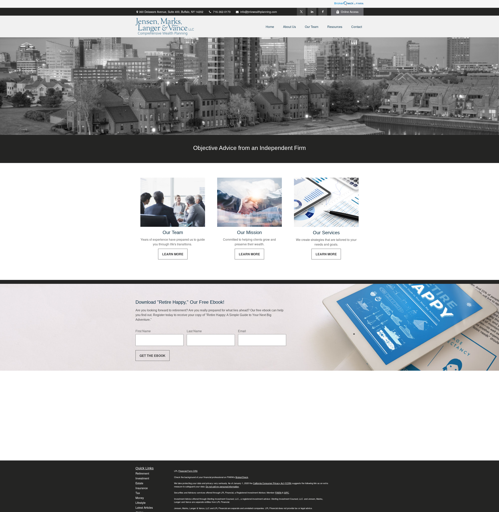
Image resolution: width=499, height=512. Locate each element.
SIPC (286, 492)
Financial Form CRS (187, 470)
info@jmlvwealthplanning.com (258, 12)
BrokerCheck (241, 477)
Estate (139, 483)
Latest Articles (144, 507)
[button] (270, 26)
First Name (143, 331)
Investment (142, 478)
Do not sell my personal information (222, 486)
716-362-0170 (222, 12)
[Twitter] (301, 12)
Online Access (349, 12)
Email (242, 331)
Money (139, 498)
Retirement (142, 473)
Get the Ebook (152, 355)
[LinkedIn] (312, 12)
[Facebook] (322, 12)
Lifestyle (140, 503)
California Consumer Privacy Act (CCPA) (272, 483)
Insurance (141, 488)
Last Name (194, 331)
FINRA (278, 492)
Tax (137, 493)
